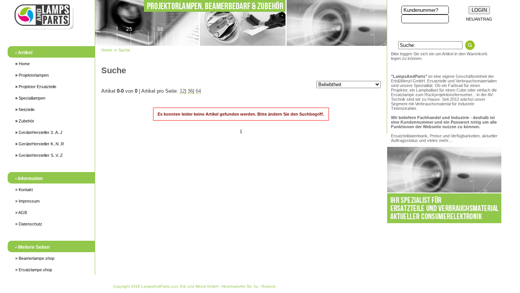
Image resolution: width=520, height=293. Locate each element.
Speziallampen (30, 98)
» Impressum (27, 201)
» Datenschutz (28, 224)
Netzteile (25, 109)
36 (190, 91)
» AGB (21, 212)
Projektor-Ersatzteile (35, 86)
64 (198, 91)
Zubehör (24, 121)
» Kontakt (24, 189)
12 (182, 91)
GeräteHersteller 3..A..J (38, 132)
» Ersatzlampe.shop (33, 269)
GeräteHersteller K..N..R (39, 144)
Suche (124, 50)
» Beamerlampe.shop (34, 258)
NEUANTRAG (479, 19)
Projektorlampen (32, 75)
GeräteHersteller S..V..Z (39, 155)
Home (22, 63)
